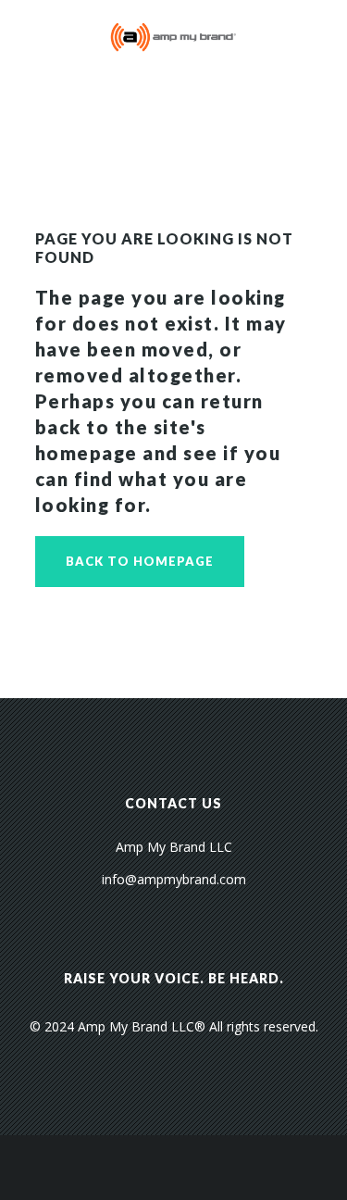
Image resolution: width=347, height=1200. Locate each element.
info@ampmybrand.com (174, 879)
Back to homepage (140, 561)
